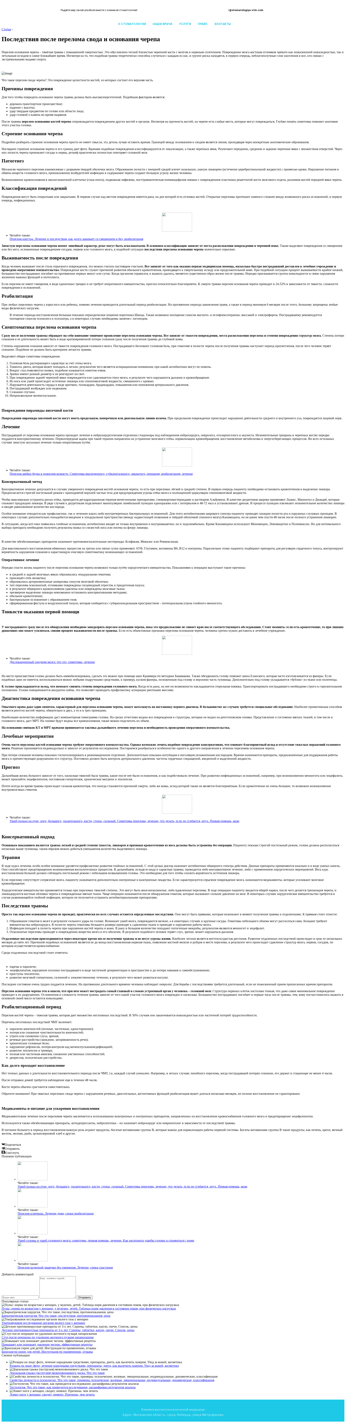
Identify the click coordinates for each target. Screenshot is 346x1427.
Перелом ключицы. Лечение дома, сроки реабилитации (56, 1213)
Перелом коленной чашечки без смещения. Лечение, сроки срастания (65, 1267)
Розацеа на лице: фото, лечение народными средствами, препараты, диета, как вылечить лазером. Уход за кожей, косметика (94, 1365)
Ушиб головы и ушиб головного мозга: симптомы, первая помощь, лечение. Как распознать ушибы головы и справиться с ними (106, 1240)
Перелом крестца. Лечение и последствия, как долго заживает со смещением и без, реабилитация (76, 239)
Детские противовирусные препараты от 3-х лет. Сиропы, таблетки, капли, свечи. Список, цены (68, 1330)
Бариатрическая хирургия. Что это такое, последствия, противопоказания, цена (56, 1315)
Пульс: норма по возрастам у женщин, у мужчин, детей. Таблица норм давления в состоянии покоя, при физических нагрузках (89, 1308)
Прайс (203, 24)
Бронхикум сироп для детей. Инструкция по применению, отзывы (47, 1351)
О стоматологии (132, 24)
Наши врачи (162, 24)
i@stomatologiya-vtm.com (245, 10)
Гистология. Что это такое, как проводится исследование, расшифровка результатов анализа (73, 1387)
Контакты (223, 24)
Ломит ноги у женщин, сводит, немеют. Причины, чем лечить (52, 1394)
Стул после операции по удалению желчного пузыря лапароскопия (48, 1337)
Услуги (185, 24)
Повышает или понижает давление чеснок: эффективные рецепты (47, 1344)
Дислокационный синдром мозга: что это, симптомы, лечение (52, 662)
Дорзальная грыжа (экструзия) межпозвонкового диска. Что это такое (57, 1373)
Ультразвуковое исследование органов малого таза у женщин (43, 1323)
